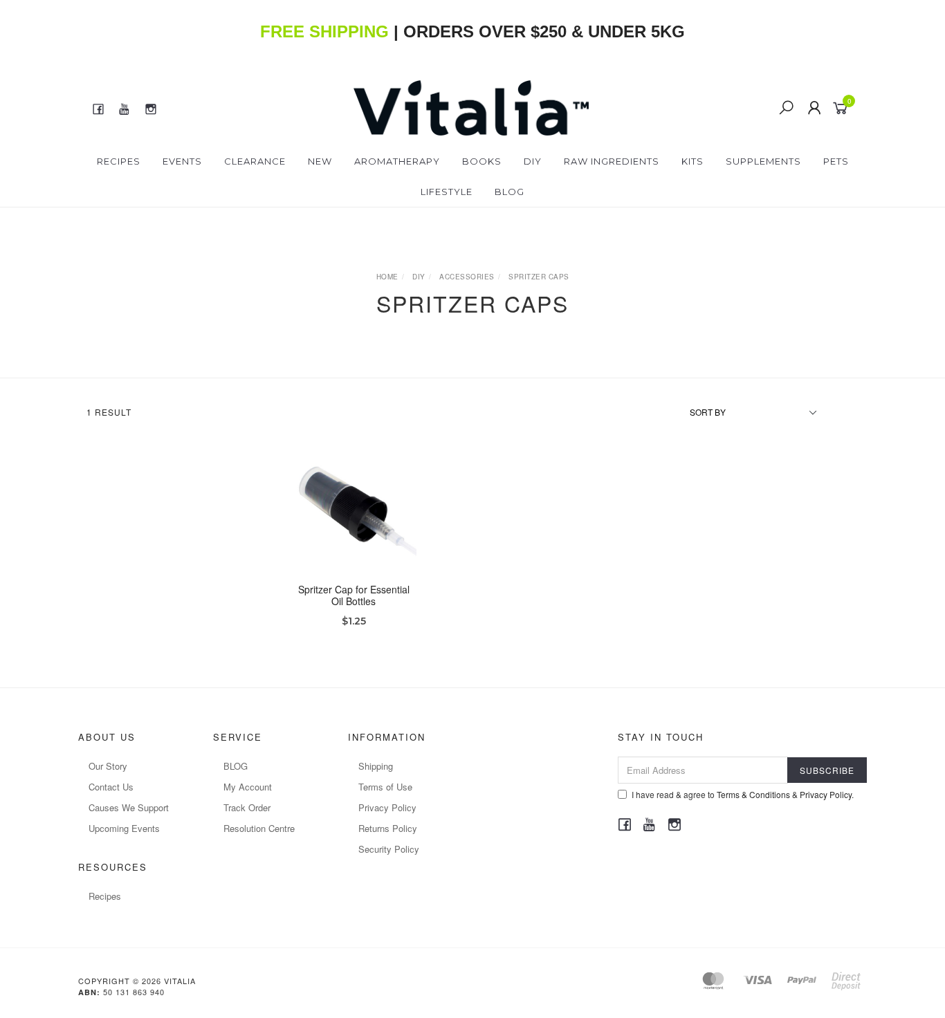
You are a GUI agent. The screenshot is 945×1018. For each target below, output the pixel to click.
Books (482, 161)
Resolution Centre (259, 828)
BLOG (235, 765)
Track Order (246, 807)
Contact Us (111, 786)
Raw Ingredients (611, 161)
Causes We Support (129, 807)
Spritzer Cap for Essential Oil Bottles (354, 595)
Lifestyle (446, 191)
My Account (247, 786)
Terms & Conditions (753, 794)
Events (182, 161)
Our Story (108, 765)
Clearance (255, 161)
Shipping (375, 765)
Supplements (763, 161)
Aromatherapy (397, 161)
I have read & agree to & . (743, 794)
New (320, 161)
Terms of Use (385, 786)
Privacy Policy (387, 807)
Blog (509, 191)
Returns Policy (387, 828)
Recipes (118, 161)
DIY (533, 161)
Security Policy (388, 848)
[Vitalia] (471, 106)
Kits (692, 161)
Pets (836, 161)
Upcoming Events (124, 828)
